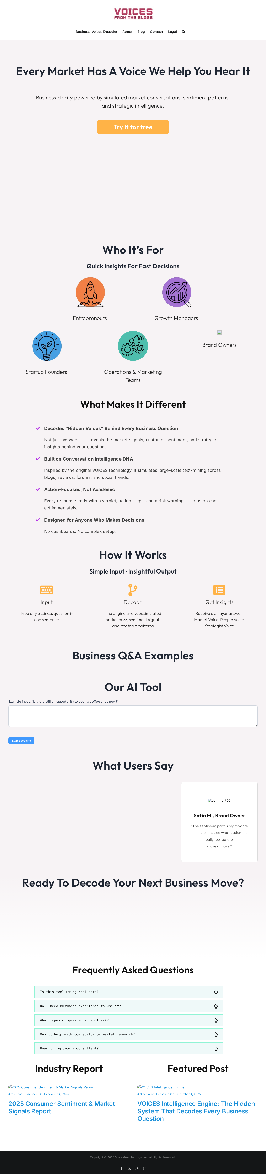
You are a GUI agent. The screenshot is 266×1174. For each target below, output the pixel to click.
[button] (183, 31)
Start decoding (21, 740)
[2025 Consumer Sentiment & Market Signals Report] (51, 1087)
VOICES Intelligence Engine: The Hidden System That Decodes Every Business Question (196, 1111)
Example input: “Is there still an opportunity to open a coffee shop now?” (63, 701)
